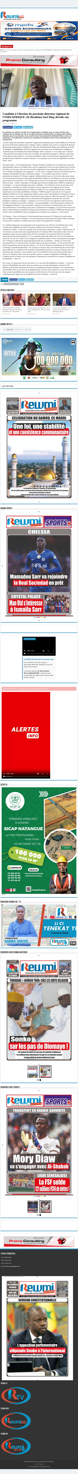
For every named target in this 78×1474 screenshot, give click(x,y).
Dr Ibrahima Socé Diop (11, 284)
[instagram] (43, 1453)
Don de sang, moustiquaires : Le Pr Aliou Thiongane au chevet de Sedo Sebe (39, 309)
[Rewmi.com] (12, 15)
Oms (22, 284)
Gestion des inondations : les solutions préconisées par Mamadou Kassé (62, 309)
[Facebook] (36, 1453)
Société (8, 50)
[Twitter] (39, 1453)
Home (3, 50)
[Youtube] (41, 1453)
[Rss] (35, 1453)
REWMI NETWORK (48, 1450)
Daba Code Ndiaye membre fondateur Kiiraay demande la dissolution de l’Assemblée (12, 309)
